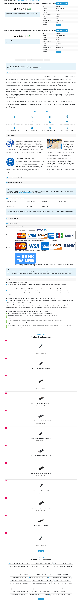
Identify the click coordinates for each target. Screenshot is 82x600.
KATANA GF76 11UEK (10, 206)
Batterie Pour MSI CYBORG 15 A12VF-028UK (42, 580)
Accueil (5, 0)
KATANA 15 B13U (62, 201)
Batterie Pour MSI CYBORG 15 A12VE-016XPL (19, 563)
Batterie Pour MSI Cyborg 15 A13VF (61, 588)
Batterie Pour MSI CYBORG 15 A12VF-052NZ (63, 583)
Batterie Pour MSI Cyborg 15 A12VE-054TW (61, 594)
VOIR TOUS (41, 551)
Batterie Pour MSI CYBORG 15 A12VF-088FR (21, 569)
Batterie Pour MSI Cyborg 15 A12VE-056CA (19, 586)
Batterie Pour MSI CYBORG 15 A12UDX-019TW (19, 571)
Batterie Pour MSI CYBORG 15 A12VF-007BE (63, 566)
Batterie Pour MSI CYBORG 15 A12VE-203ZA (61, 577)
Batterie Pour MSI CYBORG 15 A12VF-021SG (59, 574)
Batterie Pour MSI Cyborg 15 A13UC (43, 588)
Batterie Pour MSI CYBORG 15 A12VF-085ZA (41, 571)
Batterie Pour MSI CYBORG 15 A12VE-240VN (19, 566)
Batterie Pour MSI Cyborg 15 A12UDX (18, 594)
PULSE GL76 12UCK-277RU (29, 206)
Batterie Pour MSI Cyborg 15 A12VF (19, 577)
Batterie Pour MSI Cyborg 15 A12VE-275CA (62, 563)
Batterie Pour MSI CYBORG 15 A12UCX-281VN (22, 588)
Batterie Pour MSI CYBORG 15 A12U (20, 591)
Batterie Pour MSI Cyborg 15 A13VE (61, 591)
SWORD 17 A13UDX (45, 206)
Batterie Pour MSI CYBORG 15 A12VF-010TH (40, 586)
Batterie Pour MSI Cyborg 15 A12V (41, 569)
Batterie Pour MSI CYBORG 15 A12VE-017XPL (41, 591)
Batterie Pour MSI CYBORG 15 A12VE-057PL (39, 577)
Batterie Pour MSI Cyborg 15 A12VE (21, 574)
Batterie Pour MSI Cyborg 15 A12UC (39, 574)
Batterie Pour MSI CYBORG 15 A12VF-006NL (41, 563)
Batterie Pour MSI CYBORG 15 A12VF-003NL (41, 583)
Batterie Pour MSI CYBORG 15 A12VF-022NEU (41, 566)
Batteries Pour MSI (12, 0)
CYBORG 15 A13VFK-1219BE (47, 201)
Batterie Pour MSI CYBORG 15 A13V (62, 580)
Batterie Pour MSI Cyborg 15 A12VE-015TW (20, 580)
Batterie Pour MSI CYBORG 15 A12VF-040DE (60, 569)
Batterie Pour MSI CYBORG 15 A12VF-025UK (19, 583)
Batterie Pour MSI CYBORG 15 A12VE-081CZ (63, 571)
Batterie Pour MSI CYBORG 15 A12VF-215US (62, 586)
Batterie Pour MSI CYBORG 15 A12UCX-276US (39, 594)
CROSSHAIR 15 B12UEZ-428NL (30, 201)
